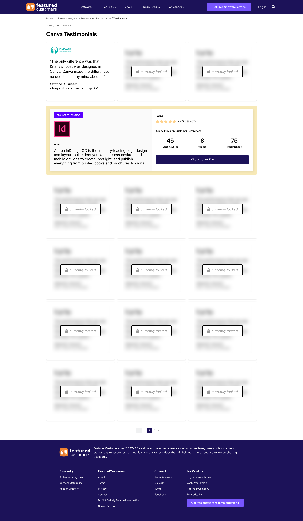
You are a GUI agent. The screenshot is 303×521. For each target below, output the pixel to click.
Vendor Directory (69, 488)
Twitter (158, 488)
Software (86, 7)
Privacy (102, 488)
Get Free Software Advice (229, 7)
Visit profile (202, 159)
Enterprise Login (196, 494)
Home (49, 18)
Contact (102, 494)
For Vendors (176, 7)
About (128, 7)
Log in (262, 7)
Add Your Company (198, 488)
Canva (107, 18)
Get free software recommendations (215, 503)
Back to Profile (60, 25)
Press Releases (163, 477)
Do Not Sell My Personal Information (118, 500)
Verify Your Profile (197, 482)
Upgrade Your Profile (199, 477)
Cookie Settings (107, 506)
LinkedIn (159, 482)
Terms (101, 482)
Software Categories (67, 18)
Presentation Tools (91, 18)
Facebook (160, 494)
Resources (150, 7)
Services (108, 7)
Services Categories (70, 482)
